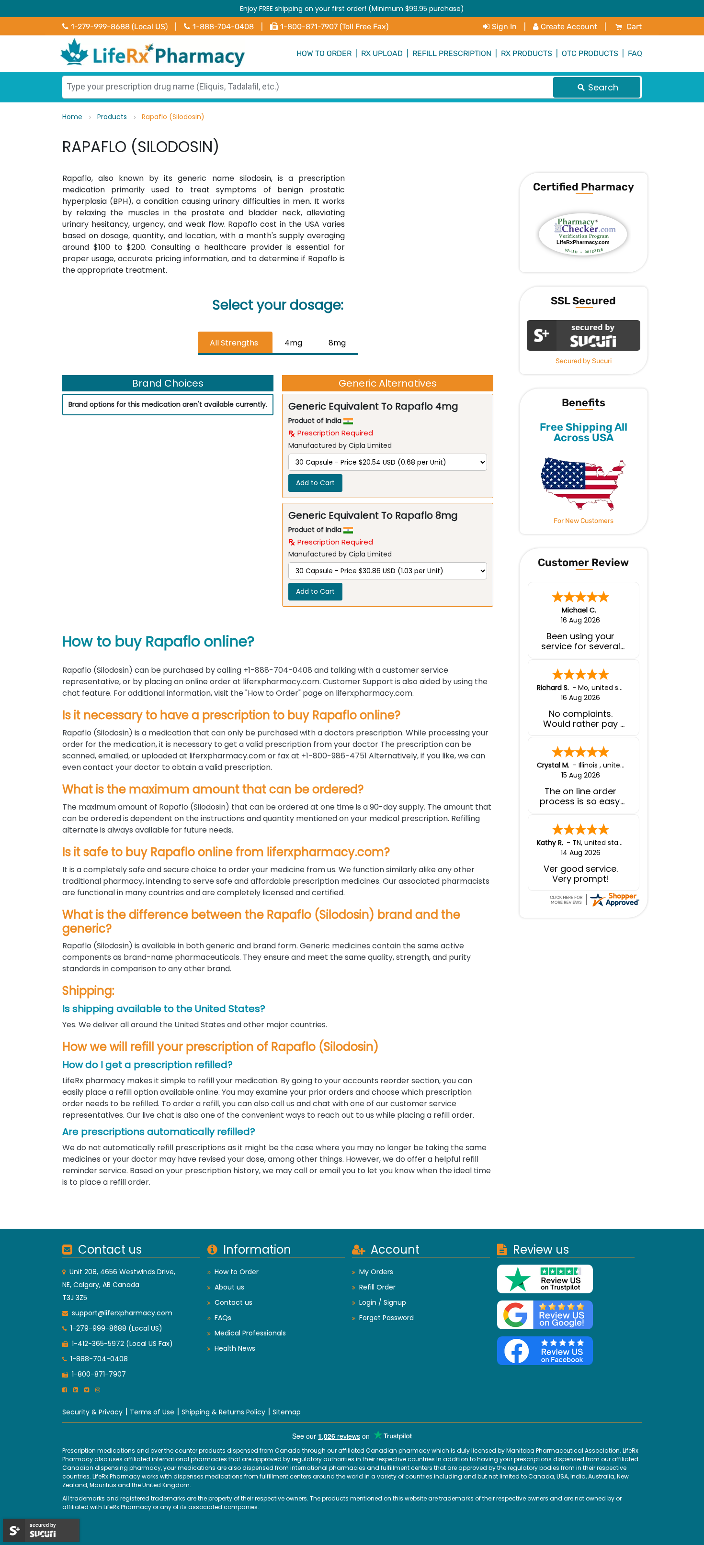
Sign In (504, 26)
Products (113, 117)
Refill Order (377, 1287)
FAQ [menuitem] (635, 53)
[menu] (352, 53)
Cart (634, 26)
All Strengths (234, 342)
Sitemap (287, 1412)
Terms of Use (152, 1412)
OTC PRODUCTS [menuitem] (590, 53)
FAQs (223, 1318)
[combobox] (352, 87)
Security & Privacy (92, 1412)
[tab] (235, 343)
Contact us (233, 1302)
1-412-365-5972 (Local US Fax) (122, 1343)
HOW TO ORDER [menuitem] (324, 53)
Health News (235, 1348)
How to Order (237, 1272)
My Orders (376, 1272)
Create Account (569, 26)
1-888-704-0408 (223, 26)
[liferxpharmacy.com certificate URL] (594, 898)
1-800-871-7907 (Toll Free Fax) (334, 26)
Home (73, 117)
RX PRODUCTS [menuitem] (526, 53)
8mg (337, 342)
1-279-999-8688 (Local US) (119, 26)
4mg (293, 342)
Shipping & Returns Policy (223, 1412)
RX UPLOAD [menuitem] (382, 53)
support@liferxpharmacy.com (122, 1313)
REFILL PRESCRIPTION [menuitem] (451, 53)
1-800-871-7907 (99, 1374)
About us (229, 1287)
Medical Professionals (250, 1333)
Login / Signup (382, 1302)
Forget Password (386, 1318)
